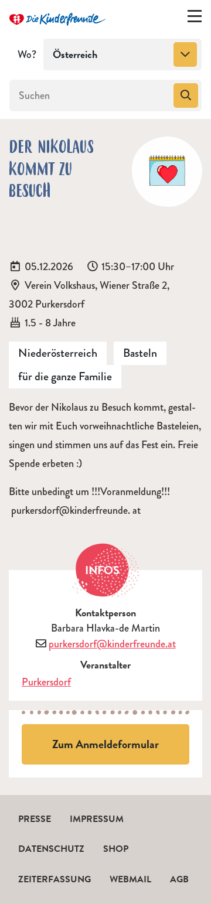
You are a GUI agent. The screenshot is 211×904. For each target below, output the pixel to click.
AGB (179, 879)
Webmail (130, 879)
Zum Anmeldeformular (105, 744)
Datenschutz (51, 849)
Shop (115, 849)
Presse (34, 819)
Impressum (97, 819)
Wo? (27, 54)
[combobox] (122, 54)
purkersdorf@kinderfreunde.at (112, 643)
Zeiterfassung (54, 879)
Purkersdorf (46, 682)
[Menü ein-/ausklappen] (195, 18)
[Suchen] (185, 95)
